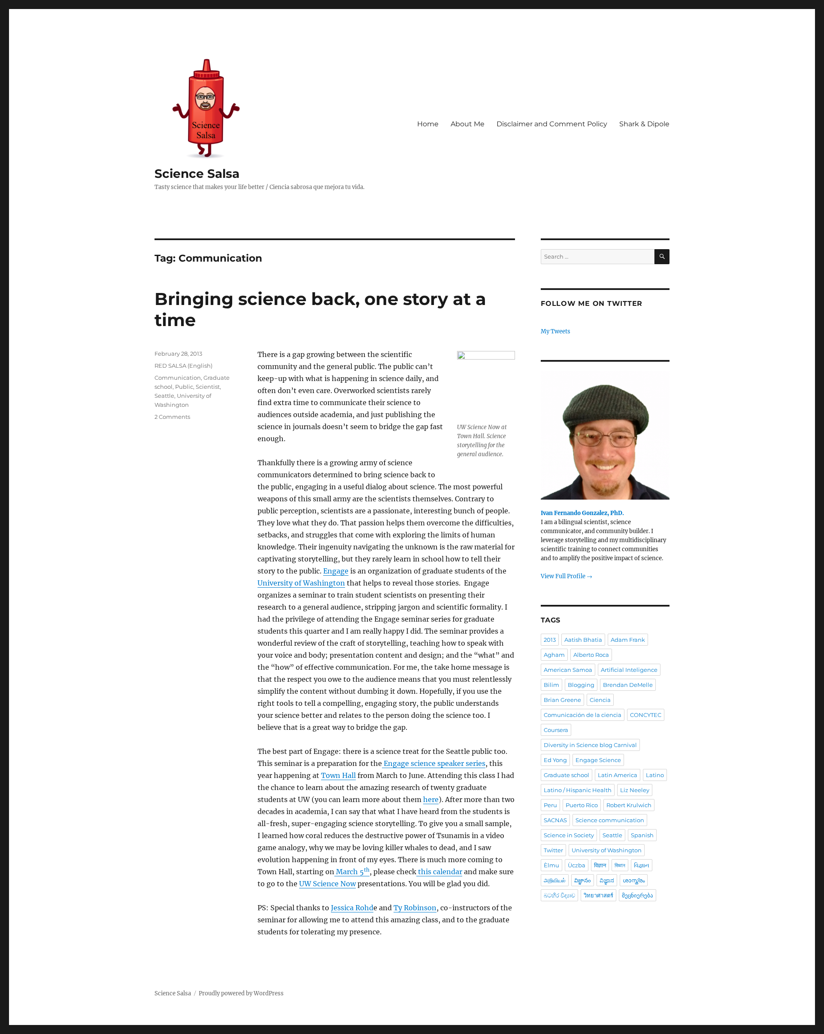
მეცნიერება (637, 895)
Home (428, 124)
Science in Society (569, 835)
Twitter (553, 850)
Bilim (551, 684)
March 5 (352, 871)
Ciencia (600, 699)
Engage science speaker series (433, 763)
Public (184, 386)
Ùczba (576, 865)
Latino (655, 775)
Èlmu (551, 865)
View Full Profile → (566, 576)
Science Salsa (196, 173)
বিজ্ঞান (620, 865)
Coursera (556, 729)
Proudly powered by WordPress (241, 993)
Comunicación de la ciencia (582, 714)
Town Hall (338, 775)
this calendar (439, 871)
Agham (554, 654)
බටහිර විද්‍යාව (559, 895)
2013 (550, 639)
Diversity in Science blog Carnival (590, 744)
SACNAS (555, 820)
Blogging (581, 684)
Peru (550, 805)
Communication (177, 377)
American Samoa (568, 669)
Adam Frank (628, 639)
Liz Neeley (634, 790)
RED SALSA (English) (183, 365)
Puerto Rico (582, 805)
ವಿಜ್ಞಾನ (607, 880)
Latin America (617, 775)
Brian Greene (562, 699)
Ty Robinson (415, 907)
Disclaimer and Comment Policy (552, 124)
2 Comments (172, 416)
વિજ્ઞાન (641, 865)
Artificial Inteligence (629, 669)
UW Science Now (327, 883)
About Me (468, 124)
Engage (335, 571)
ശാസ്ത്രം (634, 880)
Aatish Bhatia (583, 639)
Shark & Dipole (644, 124)
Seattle (164, 395)
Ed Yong (555, 759)
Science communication (610, 820)
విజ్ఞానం (582, 880)
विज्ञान (600, 865)
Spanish (642, 835)
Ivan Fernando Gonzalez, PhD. (582, 513)
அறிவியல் (555, 880)
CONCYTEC (645, 714)
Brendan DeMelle (628, 684)
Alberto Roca (591, 654)
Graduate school (566, 775)
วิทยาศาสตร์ (598, 895)
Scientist (208, 386)
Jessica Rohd (352, 907)
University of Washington (301, 583)
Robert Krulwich (628, 805)
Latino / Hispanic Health (578, 790)
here (431, 799)
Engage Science (598, 759)
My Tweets (555, 331)
